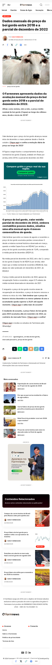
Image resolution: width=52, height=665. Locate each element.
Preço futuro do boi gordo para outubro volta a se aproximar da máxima (16, 534)
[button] (4, 5)
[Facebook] (46, 358)
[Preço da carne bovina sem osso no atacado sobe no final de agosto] (10, 433)
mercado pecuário (9, 340)
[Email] (30, 349)
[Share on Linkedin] (25, 349)
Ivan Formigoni (17, 37)
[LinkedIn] (49, 358)
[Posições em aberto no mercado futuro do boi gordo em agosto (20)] (42, 558)
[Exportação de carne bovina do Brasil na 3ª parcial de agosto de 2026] (10, 387)
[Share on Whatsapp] (20, 349)
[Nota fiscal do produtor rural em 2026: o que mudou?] (10, 421)
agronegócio (18, 337)
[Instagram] (26, 653)
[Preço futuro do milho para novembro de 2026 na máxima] (42, 577)
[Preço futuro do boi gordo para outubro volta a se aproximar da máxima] (42, 538)
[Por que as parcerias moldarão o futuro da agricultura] (10, 398)
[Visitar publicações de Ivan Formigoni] (4, 38)
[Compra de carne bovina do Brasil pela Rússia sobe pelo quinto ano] (42, 518)
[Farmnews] (26, 5)
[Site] (43, 358)
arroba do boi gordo (32, 337)
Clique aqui (14, 142)
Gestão (20, 400)
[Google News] (23, 653)
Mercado (6, 16)
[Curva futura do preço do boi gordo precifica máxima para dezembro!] (10, 410)
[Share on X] (12, 45)
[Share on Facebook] (7, 45)
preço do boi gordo (25, 340)
